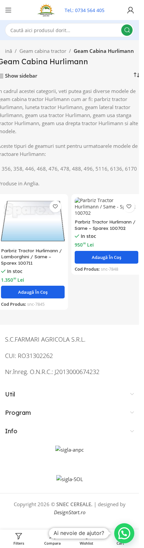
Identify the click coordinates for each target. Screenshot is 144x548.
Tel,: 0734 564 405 (84, 10)
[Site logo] (46, 9)
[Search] (127, 30)
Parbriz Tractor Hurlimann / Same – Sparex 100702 (105, 225)
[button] (33, 292)
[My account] (130, 10)
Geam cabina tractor (42, 51)
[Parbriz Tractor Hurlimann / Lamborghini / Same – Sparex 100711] (33, 221)
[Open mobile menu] (8, 10)
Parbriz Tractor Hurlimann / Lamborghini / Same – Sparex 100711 (31, 257)
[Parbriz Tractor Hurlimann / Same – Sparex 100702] (106, 206)
